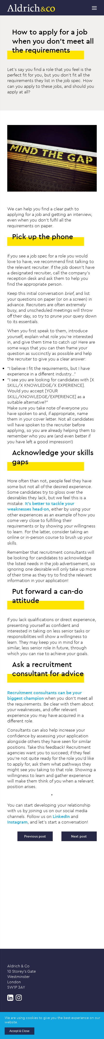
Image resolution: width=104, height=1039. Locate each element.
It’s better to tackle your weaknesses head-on (40, 506)
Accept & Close (19, 1031)
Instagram (17, 822)
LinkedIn (61, 816)
